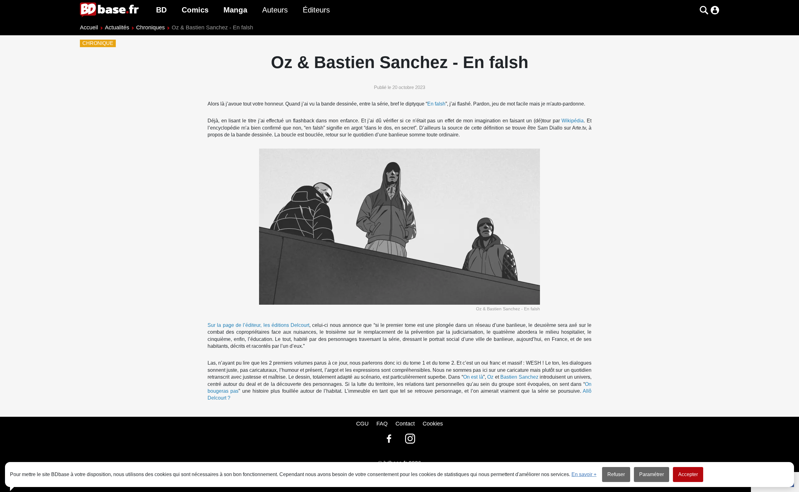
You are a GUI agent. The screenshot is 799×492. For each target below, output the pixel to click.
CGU (362, 424)
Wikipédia (572, 120)
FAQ (382, 424)
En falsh (436, 103)
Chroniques (150, 27)
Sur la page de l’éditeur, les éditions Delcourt (258, 325)
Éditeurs (316, 10)
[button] (693, 10)
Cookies (433, 424)
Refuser (616, 474)
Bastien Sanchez (519, 377)
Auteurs (275, 10)
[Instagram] (410, 439)
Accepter (688, 474)
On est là (473, 377)
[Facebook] (389, 439)
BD (161, 10)
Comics (195, 10)
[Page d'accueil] (109, 10)
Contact (405, 424)
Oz (490, 377)
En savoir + (583, 474)
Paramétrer (651, 474)
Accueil (89, 27)
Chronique (97, 43)
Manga (235, 10)
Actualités (117, 27)
